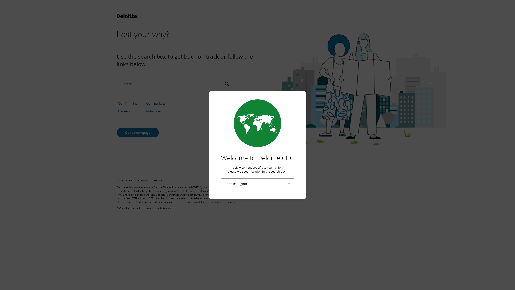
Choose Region (235, 184)
